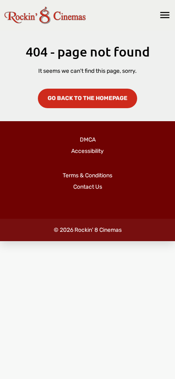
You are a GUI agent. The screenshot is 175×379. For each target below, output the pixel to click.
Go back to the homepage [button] (87, 98)
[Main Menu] (165, 15)
